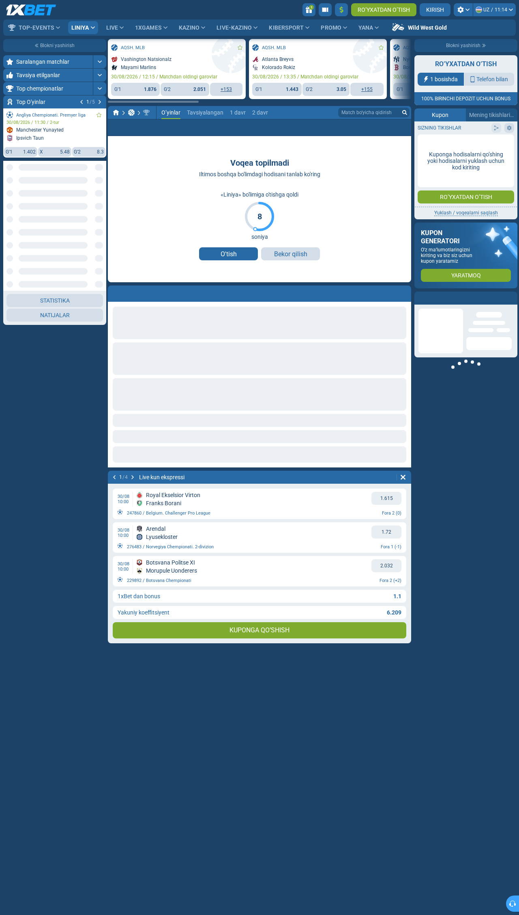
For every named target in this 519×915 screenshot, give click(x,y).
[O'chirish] (403, 477)
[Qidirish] (405, 112)
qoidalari (428, 145)
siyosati (448, 145)
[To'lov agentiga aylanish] (325, 9)
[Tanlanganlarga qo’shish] (152, 47)
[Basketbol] (43, 112)
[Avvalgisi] (26, 477)
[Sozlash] (463, 9)
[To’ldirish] (341, 9)
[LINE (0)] (27, 112)
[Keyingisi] (44, 477)
